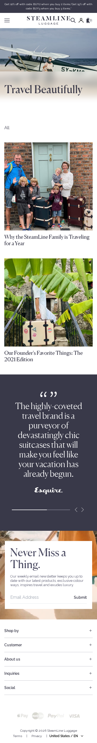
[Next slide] (82, 510)
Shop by (11, 631)
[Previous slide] (76, 510)
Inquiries (11, 673)
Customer (13, 645)
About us (12, 659)
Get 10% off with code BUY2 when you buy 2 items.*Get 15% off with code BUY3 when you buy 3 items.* (48, 6)
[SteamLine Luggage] (48, 20)
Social (9, 688)
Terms (17, 736)
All (6, 127)
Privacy (37, 736)
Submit (80, 597)
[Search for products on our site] (73, 20)
